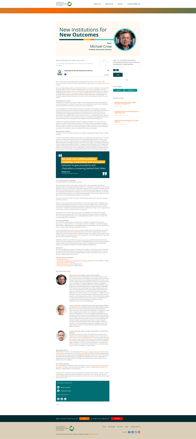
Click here (58, 372)
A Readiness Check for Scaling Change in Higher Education (126, 112)
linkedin (132, 432)
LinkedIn (58, 85)
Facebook (99, 83)
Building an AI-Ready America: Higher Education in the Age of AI (125, 103)
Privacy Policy (117, 72)
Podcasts (131, 90)
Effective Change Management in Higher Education (127, 121)
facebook (129, 432)
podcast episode (60, 353)
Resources (109, 4)
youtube (139, 432)
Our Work (120, 427)
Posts (118, 90)
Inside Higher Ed (85, 353)
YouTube (116, 418)
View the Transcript (65, 387)
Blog (84, 418)
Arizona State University (77, 93)
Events (120, 4)
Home (104, 427)
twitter (136, 432)
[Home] (64, 4)
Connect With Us (133, 4)
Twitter (104, 83)
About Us (97, 4)
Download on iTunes (66, 390)
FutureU (71, 345)
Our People (111, 427)
